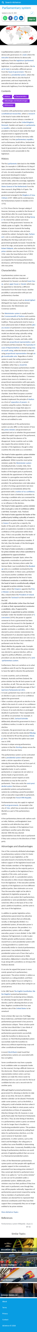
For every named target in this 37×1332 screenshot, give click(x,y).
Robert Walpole (7, 248)
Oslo (8, 808)
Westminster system (12, 314)
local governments (11, 805)
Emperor (18, 589)
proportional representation (20, 342)
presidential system (19, 75)
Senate (23, 284)
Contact (5, 1320)
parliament (29, 61)
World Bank (12, 1052)
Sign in (32, 19)
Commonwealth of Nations (14, 316)
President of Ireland (26, 595)
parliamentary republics (24, 140)
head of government (16, 72)
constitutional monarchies (11, 114)
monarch (31, 114)
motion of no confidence (25, 492)
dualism (31, 399)
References (9, 105)
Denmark (4, 125)
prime (3, 251)
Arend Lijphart (30, 300)
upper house (14, 284)
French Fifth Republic (23, 798)
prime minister (9, 430)
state (25, 55)
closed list (23, 365)
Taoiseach (15, 598)
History (7, 97)
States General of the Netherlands (14, 187)
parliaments (12, 164)
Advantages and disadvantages (16, 101)
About (4, 1302)
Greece (6, 523)
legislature (20, 61)
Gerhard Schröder (21, 719)
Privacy (5, 1314)
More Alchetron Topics (9, 1212)
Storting (19, 747)
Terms (4, 1308)
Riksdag (32, 733)
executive (5, 58)
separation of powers (19, 402)
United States (21, 1009)
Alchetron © (9, 1326)
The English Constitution (23, 991)
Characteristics (21, 97)
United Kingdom (28, 122)
